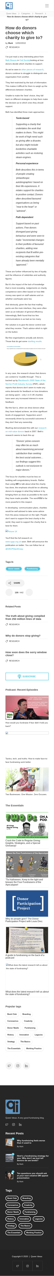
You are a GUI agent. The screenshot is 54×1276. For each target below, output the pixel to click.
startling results (35, 341)
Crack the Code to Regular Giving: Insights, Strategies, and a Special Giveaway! (22, 843)
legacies (39, 1035)
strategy (11, 1042)
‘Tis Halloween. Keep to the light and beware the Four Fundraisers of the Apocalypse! (24, 882)
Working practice (33, 1048)
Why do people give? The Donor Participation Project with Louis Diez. (24, 920)
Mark (11, 43)
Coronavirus (12, 1021)
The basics (25, 1042)
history (10, 1035)
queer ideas (11, 13)
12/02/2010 (20, 43)
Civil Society (24, 60)
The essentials (13, 1048)
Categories (25, 13)
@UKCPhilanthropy (14, 549)
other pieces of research (32, 69)
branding (26, 1014)
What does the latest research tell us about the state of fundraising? (27, 992)
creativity (28, 1021)
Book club (12, 1014)
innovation (24, 1035)
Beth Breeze (11, 60)
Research (39, 13)
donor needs (13, 569)
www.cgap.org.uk (13, 541)
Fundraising (32, 569)
